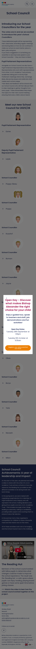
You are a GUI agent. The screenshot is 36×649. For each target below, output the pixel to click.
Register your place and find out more (18, 348)
